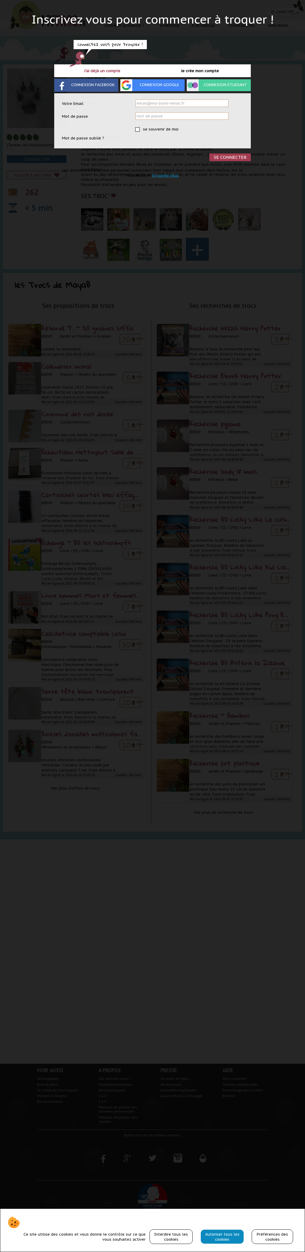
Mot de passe (75, 116)
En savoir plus (165, 175)
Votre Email (72, 103)
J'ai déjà (102, 70)
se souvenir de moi (160, 129)
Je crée (200, 70)
